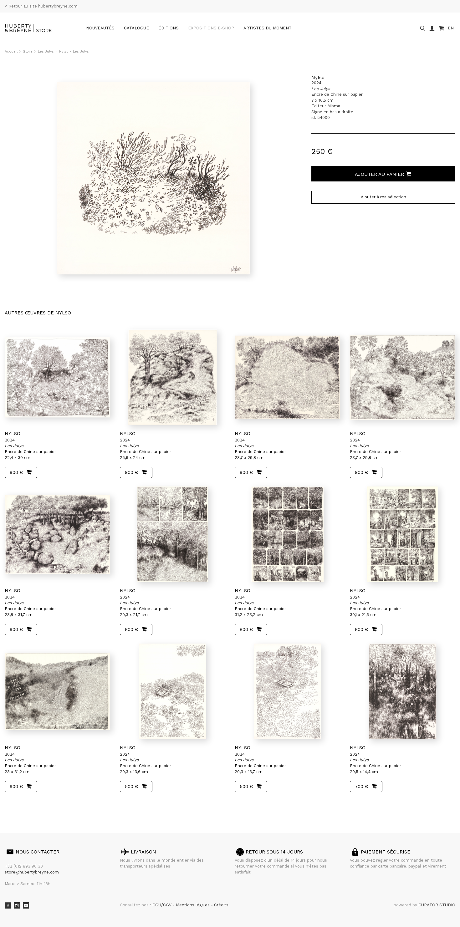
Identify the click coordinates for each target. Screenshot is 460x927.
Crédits (221, 905)
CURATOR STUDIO (436, 905)
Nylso (318, 77)
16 (54, 804)
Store (28, 51)
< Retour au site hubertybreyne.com (41, 6)
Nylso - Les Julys (74, 51)
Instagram (17, 905)
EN (451, 28)
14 (41, 804)
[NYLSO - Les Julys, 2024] (57, 377)
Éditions (168, 28)
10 (21, 804)
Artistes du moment (267, 28)
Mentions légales (193, 905)
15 (46, 804)
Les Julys (46, 51)
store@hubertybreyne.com (32, 872)
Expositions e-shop (211, 28)
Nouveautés (100, 28)
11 (25, 804)
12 (30, 804)
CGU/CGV (162, 905)
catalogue (136, 28)
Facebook (8, 905)
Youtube (26, 905)
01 (10, 804)
